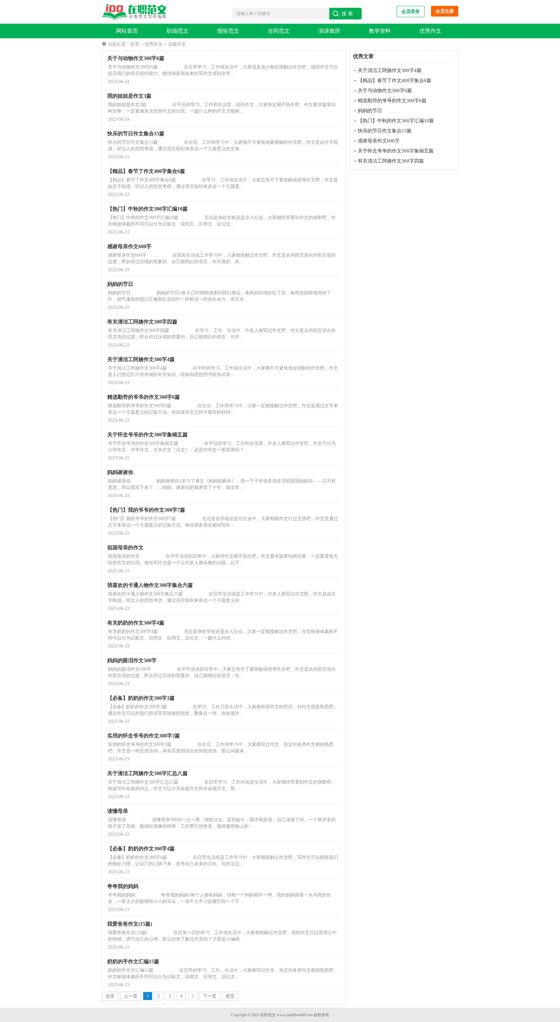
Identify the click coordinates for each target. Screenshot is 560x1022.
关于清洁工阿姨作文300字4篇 (390, 70)
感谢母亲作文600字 (379, 140)
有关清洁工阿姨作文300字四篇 (391, 161)
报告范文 (228, 31)
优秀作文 (430, 31)
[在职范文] (136, 12)
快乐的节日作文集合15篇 (385, 130)
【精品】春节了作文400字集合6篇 (394, 80)
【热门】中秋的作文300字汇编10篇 (396, 120)
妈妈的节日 (370, 110)
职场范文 (178, 31)
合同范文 (279, 31)
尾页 (230, 996)
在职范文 (268, 1015)
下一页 (209, 996)
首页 (134, 44)
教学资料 (380, 31)
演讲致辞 (329, 31)
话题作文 (177, 44)
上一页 (130, 996)
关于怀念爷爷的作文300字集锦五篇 (396, 150)
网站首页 (127, 31)
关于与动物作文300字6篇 (385, 90)
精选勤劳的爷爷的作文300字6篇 (392, 100)
